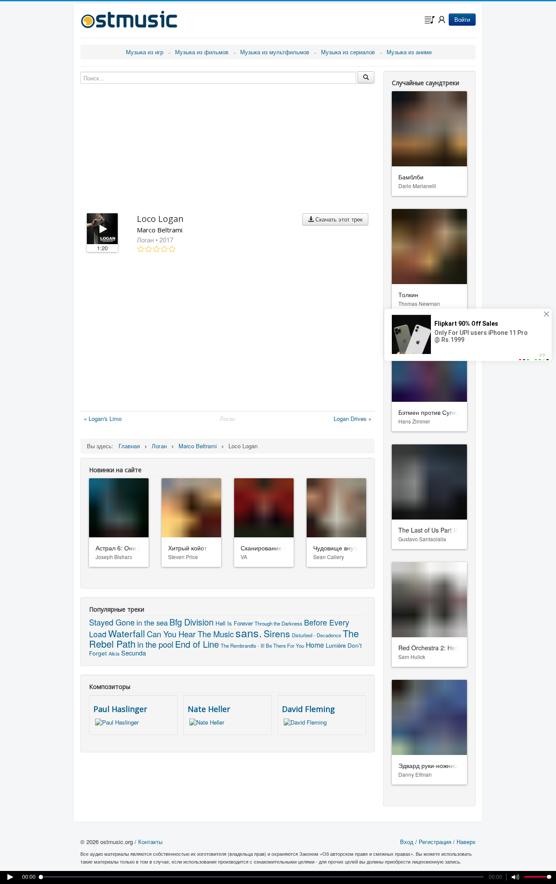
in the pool (155, 644)
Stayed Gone (112, 622)
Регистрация (435, 842)
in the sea (152, 622)
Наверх (466, 842)
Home (315, 644)
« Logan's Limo (103, 418)
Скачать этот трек (338, 219)
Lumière (336, 645)
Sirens (277, 633)
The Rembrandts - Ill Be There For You (262, 645)
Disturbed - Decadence (316, 635)
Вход (407, 842)
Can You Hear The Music (190, 633)
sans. (248, 632)
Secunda (133, 652)
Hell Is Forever (234, 623)
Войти (462, 19)
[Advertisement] (227, 333)
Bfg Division (191, 622)
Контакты (150, 842)
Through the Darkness (278, 623)
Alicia (114, 653)
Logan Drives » (352, 418)
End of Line (197, 644)
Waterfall (126, 633)
